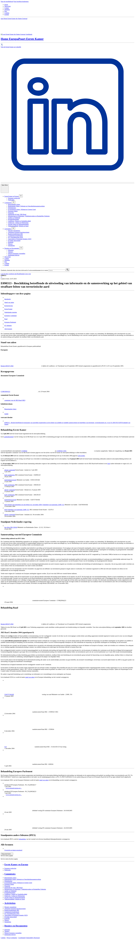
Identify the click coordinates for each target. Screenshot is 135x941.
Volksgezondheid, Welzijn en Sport (14, 899)
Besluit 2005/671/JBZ (7, 366)
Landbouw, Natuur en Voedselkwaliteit (15, 894)
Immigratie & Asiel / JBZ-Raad (13, 887)
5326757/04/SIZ (9, 694)
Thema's (6, 931)
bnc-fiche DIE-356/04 (10, 527)
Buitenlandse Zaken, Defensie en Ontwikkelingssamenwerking (22, 879)
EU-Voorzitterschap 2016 (11, 913)
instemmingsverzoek (10, 480)
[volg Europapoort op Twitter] (67, 44)
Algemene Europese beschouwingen (15, 908)
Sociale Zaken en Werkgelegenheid (14, 897)
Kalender (7, 918)
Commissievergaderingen (11, 912)
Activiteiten (9, 903)
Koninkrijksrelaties (9, 892)
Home (6, 4)
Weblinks (7, 9)
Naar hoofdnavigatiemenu (21, 1)
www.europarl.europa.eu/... (14, 788)
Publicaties (7, 870)
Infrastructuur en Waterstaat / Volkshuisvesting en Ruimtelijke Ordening (25, 889)
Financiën (7, 886)
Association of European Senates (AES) (16, 915)
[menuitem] (11, 196)
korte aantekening (9, 475)
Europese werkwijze (10, 868)
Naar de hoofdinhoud (7, 1)
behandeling (22, 839)
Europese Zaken (9, 884)
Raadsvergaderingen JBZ (11, 910)
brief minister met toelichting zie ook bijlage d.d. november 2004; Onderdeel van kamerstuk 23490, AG (34, 504)
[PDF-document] (18, 600)
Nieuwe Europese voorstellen (12, 933)
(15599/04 (24, 451)
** (1, 277)
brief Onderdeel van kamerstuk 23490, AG (16, 509)
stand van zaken (30, 677)
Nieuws (6, 920)
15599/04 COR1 (61, 451)
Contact (6, 8)
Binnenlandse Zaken (10, 878)
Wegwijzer (7, 6)
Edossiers (7, 929)
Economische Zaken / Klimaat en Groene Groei (18, 882)
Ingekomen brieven (10, 934)
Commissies (10, 874)
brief (108, 463)
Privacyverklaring (12, 938)
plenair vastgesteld (9, 470)
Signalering (7, 922)
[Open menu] (21, 195)
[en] (5, 747)
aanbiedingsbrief (9, 437)
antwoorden (81, 455)
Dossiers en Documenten (15, 926)
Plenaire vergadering (10, 907)
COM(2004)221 (5, 391)
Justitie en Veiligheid (10, 891)
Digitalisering (8, 881)
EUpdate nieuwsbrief (10, 917)
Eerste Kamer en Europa (16, 864)
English (6, 14)
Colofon (6, 13)
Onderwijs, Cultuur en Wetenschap (14, 896)
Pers (5, 11)
